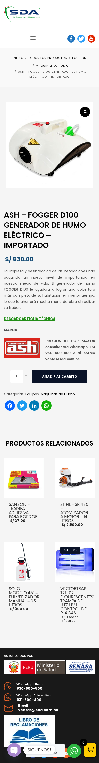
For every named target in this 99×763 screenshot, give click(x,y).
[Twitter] (81, 39)
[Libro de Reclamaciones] (30, 731)
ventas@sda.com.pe (38, 709)
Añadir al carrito (59, 376)
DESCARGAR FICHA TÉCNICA (29, 318)
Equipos (32, 394)
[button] (85, 112)
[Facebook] (71, 39)
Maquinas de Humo (58, 394)
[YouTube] (91, 39)
